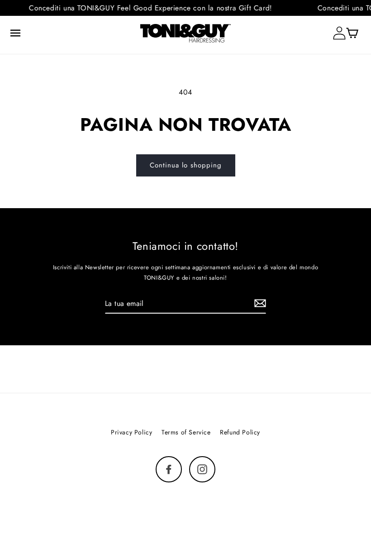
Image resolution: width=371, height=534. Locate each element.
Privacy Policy (131, 432)
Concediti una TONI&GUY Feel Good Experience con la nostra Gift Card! (147, 8)
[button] (15, 33)
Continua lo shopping (186, 165)
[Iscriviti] (260, 303)
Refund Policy (240, 432)
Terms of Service (186, 432)
